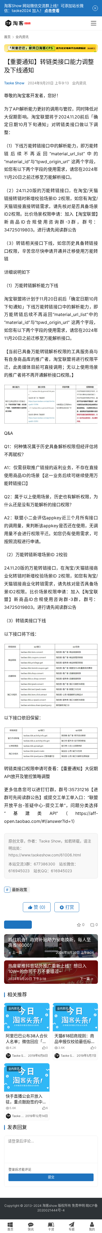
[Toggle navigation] (93, 23)
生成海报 (20, 924)
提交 (51, 1177)
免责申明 (78, 1206)
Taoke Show (14, 83)
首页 (7, 37)
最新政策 (19, 889)
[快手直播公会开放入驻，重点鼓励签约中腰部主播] (27, 1077)
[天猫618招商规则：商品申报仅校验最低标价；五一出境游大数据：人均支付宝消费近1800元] (75, 1017)
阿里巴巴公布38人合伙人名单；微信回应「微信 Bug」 (27, 1038)
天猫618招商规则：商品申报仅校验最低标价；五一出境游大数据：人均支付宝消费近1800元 (74, 1038)
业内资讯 (79, 83)
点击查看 (52, 10)
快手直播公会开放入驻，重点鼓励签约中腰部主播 (26, 1099)
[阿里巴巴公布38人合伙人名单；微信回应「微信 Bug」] (27, 1017)
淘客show (49, 1206)
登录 (11, 1170)
